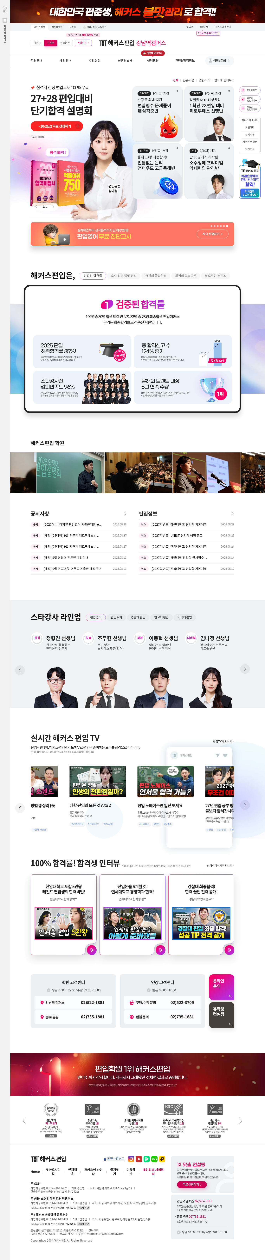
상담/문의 (219, 61)
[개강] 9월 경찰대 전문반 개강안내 (65, 558)
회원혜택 (250, 127)
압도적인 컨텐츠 (215, 276)
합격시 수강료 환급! (83, 35)
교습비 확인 (83, 1208)
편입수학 (116, 617)
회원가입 (204, 27)
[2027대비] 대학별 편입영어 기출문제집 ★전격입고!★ (72, 524)
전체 (175, 80)
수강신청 (94, 61)
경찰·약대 (204, 80)
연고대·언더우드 (224, 80)
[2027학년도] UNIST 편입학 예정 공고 (177, 535)
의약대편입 (185, 617)
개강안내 (65, 61)
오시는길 (250, 149)
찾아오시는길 (53, 1172)
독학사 (72, 27)
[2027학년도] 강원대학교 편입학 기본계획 (179, 524)
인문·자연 (188, 80)
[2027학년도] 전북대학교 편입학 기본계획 (179, 569)
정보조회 (93, 1230)
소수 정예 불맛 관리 (124, 276)
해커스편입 (39, 27)
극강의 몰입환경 (155, 276)
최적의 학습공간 (185, 276)
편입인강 (82, 42)
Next (51, 206)
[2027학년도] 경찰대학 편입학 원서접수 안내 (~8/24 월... (181, 558)
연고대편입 (161, 617)
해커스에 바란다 (223, 27)
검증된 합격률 (93, 276)
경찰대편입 (138, 617)
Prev (38, 206)
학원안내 (36, 61)
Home (35, 1172)
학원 (36, 42)
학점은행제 (57, 27)
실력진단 (153, 61)
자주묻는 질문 (250, 142)
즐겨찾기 (114, 1172)
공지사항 (250, 134)
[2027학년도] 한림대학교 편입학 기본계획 (179, 547)
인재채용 (72, 1172)
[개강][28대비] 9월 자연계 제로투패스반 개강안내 (72, 547)
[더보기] (125, 514)
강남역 (50, 42)
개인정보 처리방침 (153, 1172)
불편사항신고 (116, 1158)
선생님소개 (125, 61)
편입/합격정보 (185, 61)
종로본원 (65, 42)
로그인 (189, 27)
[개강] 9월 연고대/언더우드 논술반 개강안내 (72, 569)
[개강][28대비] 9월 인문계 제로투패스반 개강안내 (72, 535)
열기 (5, 27)
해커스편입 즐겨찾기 (97, 27)
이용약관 (130, 1172)
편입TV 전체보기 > (223, 741)
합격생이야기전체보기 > (220, 865)
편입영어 (96, 617)
